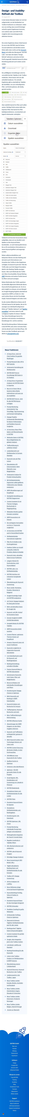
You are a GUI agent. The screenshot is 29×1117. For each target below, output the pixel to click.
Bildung (14, 1051)
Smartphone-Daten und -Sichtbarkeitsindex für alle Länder (14, 793)
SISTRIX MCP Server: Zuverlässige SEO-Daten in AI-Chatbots (14, 375)
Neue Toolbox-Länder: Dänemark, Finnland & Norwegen (13, 999)
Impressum (14, 1055)
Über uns (14, 1046)
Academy (14, 1082)
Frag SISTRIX (14, 1077)
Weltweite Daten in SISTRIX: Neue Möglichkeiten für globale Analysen (15, 440)
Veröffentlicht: (11, 341)
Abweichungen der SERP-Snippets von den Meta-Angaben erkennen (14, 726)
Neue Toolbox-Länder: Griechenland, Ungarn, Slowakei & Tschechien (13, 991)
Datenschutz (14, 1053)
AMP (3, 276)
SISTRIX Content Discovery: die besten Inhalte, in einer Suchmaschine (15, 750)
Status (14, 1110)
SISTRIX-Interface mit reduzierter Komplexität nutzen (14, 577)
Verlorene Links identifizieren (15, 766)
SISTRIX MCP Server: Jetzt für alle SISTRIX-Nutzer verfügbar (15, 401)
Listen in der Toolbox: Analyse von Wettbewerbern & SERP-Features (15, 958)
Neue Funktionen (14, 1103)
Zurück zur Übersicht (13, 1010)
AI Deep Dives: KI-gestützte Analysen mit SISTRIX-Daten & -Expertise (15, 383)
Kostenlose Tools (14, 1086)
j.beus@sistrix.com (13, 333)
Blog (14, 1084)
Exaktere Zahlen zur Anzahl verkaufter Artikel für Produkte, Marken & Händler (15, 550)
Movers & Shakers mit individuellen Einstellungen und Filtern (14, 685)
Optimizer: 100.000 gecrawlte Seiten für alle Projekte (14, 772)
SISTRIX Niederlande (13, 788)
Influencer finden (14, 1070)
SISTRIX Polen (11, 799)
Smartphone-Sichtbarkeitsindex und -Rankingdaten (14, 810)
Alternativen (14, 1091)
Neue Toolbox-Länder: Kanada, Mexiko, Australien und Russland (15, 983)
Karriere (14, 1048)
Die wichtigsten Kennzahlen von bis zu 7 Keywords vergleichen (15, 525)
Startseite (4, 5)
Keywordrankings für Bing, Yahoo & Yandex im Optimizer (14, 895)
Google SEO (14, 1065)
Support (14, 1098)
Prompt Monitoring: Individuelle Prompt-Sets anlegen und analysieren (14, 829)
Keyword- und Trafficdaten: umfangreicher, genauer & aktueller (15, 734)
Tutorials (14, 1089)
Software (14, 1060)
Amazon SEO (14, 1067)
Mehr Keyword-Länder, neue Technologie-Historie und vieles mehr (15, 742)
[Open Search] (27, 2)
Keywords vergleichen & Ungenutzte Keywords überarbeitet (14, 650)
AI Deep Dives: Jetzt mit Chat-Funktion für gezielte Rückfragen (14, 356)
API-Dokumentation (14, 1106)
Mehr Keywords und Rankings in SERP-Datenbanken (13, 698)
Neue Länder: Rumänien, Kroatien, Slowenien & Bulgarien (14, 590)
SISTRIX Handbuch (15, 1101)
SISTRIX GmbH (14, 1043)
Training (14, 1079)
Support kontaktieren (14, 1108)
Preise (14, 1063)
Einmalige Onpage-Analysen (15, 857)
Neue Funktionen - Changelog (14, 5)
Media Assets (14, 1093)
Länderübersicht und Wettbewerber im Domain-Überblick (14, 453)
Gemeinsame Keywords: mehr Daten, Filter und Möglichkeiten (14, 677)
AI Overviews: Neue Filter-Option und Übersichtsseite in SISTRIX (15, 432)
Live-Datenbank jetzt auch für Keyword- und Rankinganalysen (14, 658)
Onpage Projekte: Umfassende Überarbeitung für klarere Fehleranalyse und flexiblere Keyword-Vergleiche (15, 421)
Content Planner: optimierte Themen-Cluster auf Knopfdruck (15, 637)
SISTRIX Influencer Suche (14, 721)
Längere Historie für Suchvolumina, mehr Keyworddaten (13, 563)
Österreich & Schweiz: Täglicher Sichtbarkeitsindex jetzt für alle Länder (15, 923)
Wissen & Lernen (14, 1074)
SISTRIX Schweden (12, 906)
